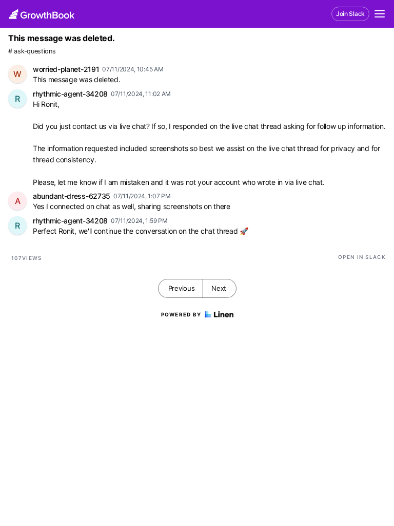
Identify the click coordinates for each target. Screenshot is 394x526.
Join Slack (350, 13)
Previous (181, 288)
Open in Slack (362, 257)
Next (218, 288)
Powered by (181, 314)
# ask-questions (32, 51)
